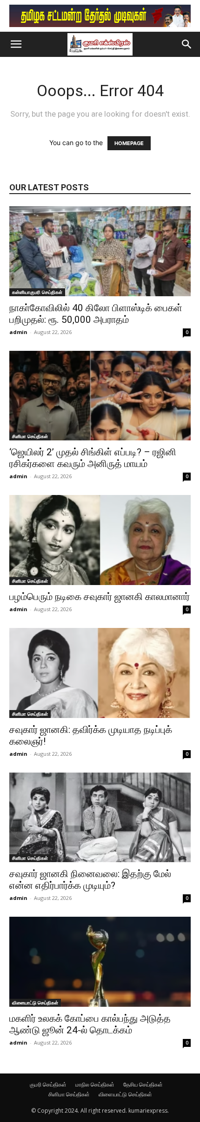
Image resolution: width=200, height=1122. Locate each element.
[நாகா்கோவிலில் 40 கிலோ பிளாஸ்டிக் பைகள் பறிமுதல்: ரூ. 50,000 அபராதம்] (100, 251)
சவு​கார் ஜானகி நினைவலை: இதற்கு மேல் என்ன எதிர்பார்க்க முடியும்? (90, 879)
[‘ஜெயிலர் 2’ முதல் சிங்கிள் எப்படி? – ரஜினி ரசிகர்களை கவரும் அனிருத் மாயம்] (100, 396)
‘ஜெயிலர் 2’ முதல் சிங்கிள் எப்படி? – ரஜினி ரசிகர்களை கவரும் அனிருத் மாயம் (92, 457)
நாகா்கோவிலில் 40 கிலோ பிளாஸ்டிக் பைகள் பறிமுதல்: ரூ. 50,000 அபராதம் (95, 313)
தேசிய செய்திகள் (143, 1084)
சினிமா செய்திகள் (30, 436)
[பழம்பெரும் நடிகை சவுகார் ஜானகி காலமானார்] (100, 540)
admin (18, 331)
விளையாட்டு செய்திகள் (35, 1002)
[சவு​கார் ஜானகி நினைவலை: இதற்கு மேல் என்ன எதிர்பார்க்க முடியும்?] (100, 818)
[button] (16, 44)
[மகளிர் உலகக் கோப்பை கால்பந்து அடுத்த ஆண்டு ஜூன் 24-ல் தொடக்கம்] (100, 962)
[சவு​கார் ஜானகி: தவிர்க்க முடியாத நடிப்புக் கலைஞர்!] (100, 673)
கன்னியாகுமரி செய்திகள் (37, 292)
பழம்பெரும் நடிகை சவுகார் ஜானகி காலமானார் (99, 596)
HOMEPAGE (129, 143)
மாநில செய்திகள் (94, 1084)
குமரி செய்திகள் (48, 1084)
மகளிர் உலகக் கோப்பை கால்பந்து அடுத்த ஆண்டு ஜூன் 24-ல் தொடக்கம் (90, 1024)
